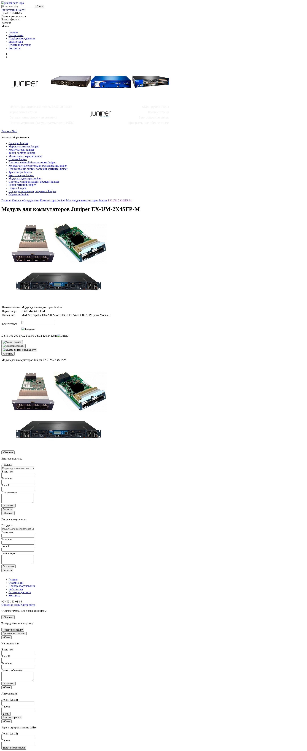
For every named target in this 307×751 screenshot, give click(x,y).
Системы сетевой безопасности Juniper (32, 162)
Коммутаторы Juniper (21, 149)
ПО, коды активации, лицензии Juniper (32, 191)
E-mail (5, 485)
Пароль (5, 706)
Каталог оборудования (25, 200)
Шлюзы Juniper (18, 159)
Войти (21, 9)
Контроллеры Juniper (21, 175)
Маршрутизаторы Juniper (24, 146)
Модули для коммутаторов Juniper (86, 200)
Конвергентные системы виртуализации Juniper (38, 165)
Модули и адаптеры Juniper (25, 178)
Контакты (14, 48)
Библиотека (16, 41)
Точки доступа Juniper (22, 152)
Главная (13, 32)
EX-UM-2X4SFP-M (119, 200)
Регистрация (9, 9)
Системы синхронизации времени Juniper (34, 181)
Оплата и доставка (20, 44)
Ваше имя (7, 471)
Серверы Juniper (18, 143)
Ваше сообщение (11, 670)
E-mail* (5, 656)
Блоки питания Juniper (22, 184)
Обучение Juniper (19, 194)
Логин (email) (9, 699)
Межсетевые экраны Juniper (25, 156)
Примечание (9, 492)
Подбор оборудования (22, 38)
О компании (16, 35)
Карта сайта (27, 604)
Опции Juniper (17, 188)
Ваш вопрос (8, 553)
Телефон (6, 478)
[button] (6, 131)
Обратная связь (10, 604)
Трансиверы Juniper (20, 172)
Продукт (6, 464)
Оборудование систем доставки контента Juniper (38, 168)
